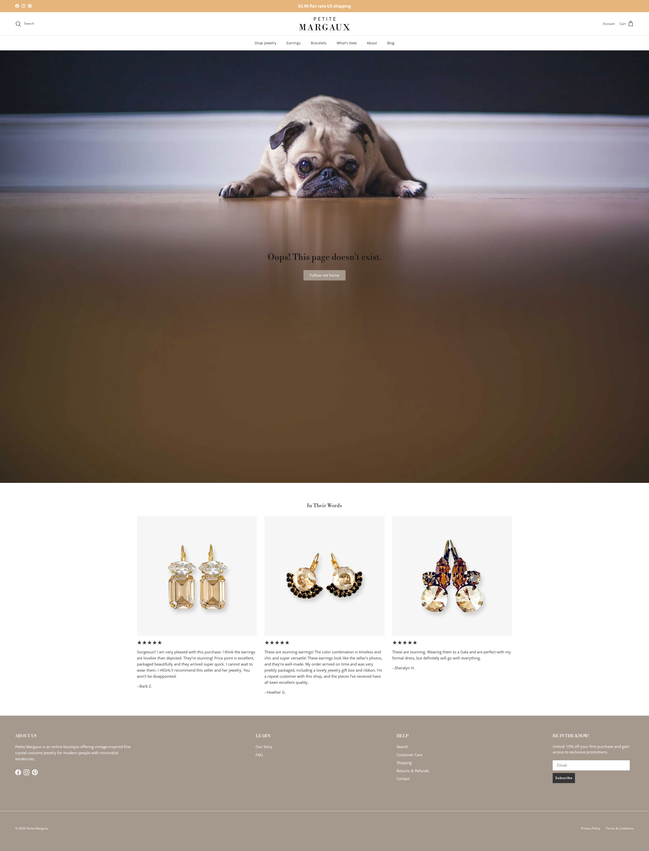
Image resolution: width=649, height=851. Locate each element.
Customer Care (409, 754)
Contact (403, 778)
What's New (347, 43)
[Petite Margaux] (324, 23)
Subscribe (563, 778)
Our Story (264, 746)
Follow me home (324, 275)
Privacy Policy (590, 828)
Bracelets (319, 43)
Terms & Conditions (620, 828)
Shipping (404, 762)
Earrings (293, 43)
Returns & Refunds (412, 770)
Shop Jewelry (265, 43)
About (372, 43)
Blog (390, 43)
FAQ (259, 754)
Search (402, 746)
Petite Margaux (37, 828)
